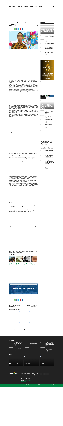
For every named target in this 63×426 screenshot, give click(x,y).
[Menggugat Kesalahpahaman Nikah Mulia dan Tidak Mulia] (27, 343)
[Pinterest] (20, 29)
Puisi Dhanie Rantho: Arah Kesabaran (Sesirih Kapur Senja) (14, 306)
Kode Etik (52, 384)
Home (10, 6)
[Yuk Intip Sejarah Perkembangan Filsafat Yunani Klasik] (11, 348)
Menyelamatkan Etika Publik (12, 318)
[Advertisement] (38, 3)
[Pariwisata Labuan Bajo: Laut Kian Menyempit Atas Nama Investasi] (33, 314)
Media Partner (39, 384)
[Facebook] (16, 29)
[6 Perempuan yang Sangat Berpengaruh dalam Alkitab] (42, 57)
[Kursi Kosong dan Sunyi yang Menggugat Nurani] (23, 325)
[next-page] (10, 331)
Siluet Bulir (41, 6)
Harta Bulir (26, 6)
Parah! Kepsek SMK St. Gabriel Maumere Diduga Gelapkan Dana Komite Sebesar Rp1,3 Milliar (49, 48)
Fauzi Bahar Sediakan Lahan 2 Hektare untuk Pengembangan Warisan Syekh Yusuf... (49, 167)
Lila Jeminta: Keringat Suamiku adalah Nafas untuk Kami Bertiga (18, 343)
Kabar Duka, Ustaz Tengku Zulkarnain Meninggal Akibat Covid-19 (32, 306)
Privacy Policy (49, 384)
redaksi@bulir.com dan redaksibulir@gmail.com (26, 381)
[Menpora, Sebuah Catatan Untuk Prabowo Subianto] (33, 325)
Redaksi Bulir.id (11, 25)
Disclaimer (44, 384)
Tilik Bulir (31, 6)
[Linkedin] (22, 29)
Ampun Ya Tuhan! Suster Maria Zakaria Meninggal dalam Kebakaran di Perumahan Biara (49, 36)
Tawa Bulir (36, 6)
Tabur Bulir (14, 6)
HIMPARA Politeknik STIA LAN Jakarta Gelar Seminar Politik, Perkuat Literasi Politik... (46, 142)
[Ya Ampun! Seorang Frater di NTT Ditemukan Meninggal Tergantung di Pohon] (42, 52)
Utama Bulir (20, 6)
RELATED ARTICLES (11, 309)
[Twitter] (18, 29)
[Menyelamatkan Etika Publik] (13, 314)
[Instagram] (44, 374)
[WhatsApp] (15, 29)
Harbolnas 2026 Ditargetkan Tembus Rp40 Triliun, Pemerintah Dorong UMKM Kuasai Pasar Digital (49, 116)
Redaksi (35, 384)
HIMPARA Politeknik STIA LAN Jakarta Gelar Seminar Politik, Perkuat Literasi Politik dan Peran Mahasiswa (47, 106)
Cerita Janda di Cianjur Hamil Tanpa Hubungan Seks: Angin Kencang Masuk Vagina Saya (49, 44)
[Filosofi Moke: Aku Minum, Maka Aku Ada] (27, 348)
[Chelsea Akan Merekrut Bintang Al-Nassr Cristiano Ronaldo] (42, 40)
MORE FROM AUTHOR (18, 309)
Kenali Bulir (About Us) (29, 384)
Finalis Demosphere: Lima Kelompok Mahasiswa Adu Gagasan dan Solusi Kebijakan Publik (49, 112)
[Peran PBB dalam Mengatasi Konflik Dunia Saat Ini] (13, 325)
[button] (53, 6)
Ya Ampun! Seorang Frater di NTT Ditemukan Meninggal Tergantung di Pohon (49, 52)
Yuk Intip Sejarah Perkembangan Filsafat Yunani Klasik (18, 349)
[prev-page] (9, 331)
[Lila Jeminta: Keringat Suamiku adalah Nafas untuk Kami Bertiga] (11, 343)
